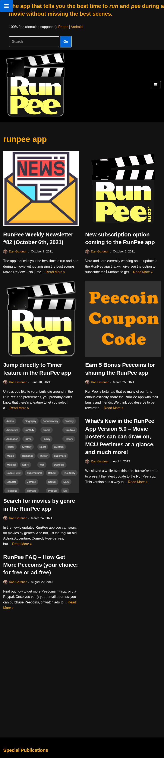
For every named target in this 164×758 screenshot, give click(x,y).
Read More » (55, 272)
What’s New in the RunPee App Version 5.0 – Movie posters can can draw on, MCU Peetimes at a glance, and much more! (120, 436)
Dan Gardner (18, 251)
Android (77, 27)
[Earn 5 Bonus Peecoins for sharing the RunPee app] (123, 319)
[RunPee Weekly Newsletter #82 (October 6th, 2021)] (41, 188)
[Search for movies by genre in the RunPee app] (41, 455)
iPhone (62, 27)
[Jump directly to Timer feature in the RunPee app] (41, 319)
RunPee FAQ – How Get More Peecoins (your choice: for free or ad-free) (40, 565)
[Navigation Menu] (156, 84)
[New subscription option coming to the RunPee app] (123, 188)
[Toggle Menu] (6, 6)
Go (65, 41)
